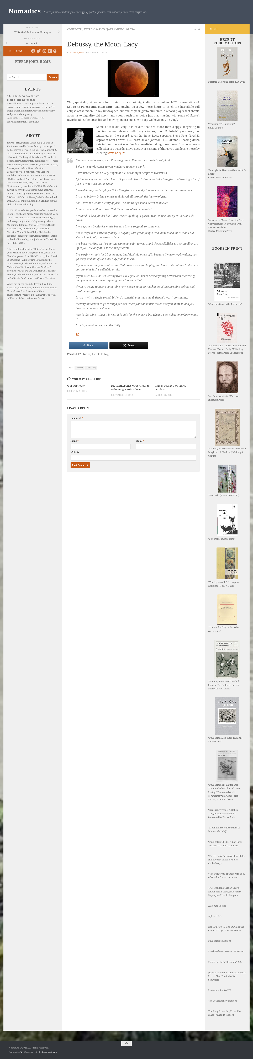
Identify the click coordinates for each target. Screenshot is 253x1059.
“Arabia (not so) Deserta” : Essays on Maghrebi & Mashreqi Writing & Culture (227, 452)
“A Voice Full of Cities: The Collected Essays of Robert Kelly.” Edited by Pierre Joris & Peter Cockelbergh (227, 349)
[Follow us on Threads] (55, 51)
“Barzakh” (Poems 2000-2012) (223, 495)
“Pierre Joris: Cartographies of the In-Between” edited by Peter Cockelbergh (226, 860)
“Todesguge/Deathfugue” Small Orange (221, 126)
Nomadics (24, 11)
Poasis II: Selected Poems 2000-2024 (226, 82)
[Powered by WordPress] (21, 1052)
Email (140, 441)
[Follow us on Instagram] (44, 51)
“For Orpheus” (76, 385)
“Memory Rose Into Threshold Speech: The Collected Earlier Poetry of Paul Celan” (224, 685)
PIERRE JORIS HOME (33, 62)
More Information (17, 121)
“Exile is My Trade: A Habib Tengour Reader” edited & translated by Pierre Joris (223, 813)
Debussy (79, 368)
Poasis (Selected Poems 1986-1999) (226, 951)
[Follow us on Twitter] (39, 51)
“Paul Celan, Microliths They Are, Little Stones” (225, 740)
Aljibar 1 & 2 (215, 916)
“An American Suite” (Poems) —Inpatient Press (224, 398)
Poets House (13, 118)
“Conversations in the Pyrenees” (225, 304)
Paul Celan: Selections (219, 941)
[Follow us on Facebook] (33, 51)
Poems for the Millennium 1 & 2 (224, 962)
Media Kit (34, 121)
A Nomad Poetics (217, 905)
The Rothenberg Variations (222, 1000)
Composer (74, 29)
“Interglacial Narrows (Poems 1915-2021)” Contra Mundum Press (227, 174)
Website (75, 452)
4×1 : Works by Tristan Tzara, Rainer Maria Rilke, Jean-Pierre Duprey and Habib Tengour (224, 891)
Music (119, 29)
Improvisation (94, 29)
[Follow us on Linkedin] (50, 51)
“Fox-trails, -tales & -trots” (221, 539)
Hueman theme (49, 1052)
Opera (130, 29)
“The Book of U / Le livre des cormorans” (223, 629)
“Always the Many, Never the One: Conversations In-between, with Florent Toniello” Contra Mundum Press (226, 225)
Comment (77, 418)
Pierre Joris (77, 52)
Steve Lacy (114, 153)
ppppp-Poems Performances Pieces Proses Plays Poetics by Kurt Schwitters (227, 976)
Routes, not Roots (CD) (219, 990)
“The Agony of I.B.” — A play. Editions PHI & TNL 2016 (223, 584)
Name (74, 441)
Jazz (110, 29)
